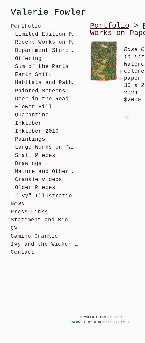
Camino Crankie (34, 236)
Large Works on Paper (46, 147)
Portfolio (26, 26)
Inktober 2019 (37, 131)
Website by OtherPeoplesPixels (101, 322)
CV (14, 228)
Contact (22, 252)
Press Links (29, 212)
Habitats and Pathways (46, 83)
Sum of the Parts (42, 67)
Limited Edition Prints (46, 34)
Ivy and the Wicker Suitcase (44, 244)
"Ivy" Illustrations (46, 196)
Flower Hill (33, 107)
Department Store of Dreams (46, 50)
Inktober (28, 123)
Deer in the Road (42, 99)
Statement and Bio (39, 220)
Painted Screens (40, 91)
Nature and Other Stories (46, 172)
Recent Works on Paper (46, 42)
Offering (28, 59)
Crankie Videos (38, 180)
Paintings (30, 139)
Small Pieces (35, 155)
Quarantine (32, 115)
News (17, 204)
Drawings (28, 164)
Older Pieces (35, 188)
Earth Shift (33, 75)
